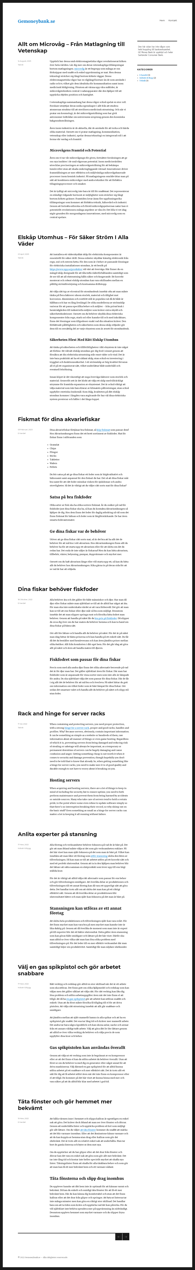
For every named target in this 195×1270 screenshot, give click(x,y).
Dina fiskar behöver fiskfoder (58, 589)
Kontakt (172, 20)
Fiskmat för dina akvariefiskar (59, 419)
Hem (162, 20)
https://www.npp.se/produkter (66, 269)
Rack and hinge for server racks (61, 713)
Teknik (20, 65)
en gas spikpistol (75, 999)
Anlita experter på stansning (57, 834)
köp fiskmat (103, 430)
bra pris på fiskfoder (106, 618)
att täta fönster (88, 1129)
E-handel (22, 433)
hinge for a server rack (77, 728)
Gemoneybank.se (36, 21)
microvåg (79, 68)
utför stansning (99, 856)
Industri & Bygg (24, 848)
